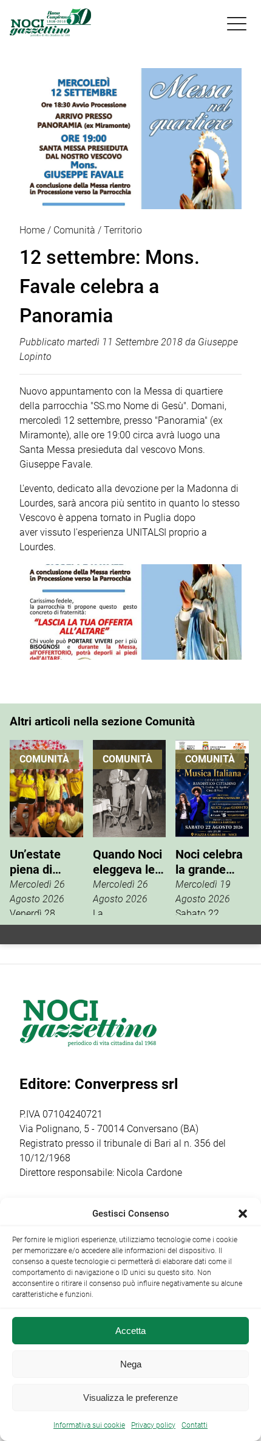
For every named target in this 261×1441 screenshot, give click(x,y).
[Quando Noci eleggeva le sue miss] (129, 827)
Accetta (130, 1330)
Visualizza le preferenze (130, 1397)
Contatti (194, 1425)
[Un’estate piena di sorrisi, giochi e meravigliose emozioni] (46, 827)
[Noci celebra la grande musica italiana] (212, 827)
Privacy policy (153, 1425)
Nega (130, 1364)
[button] (243, 1214)
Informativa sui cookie (89, 1425)
